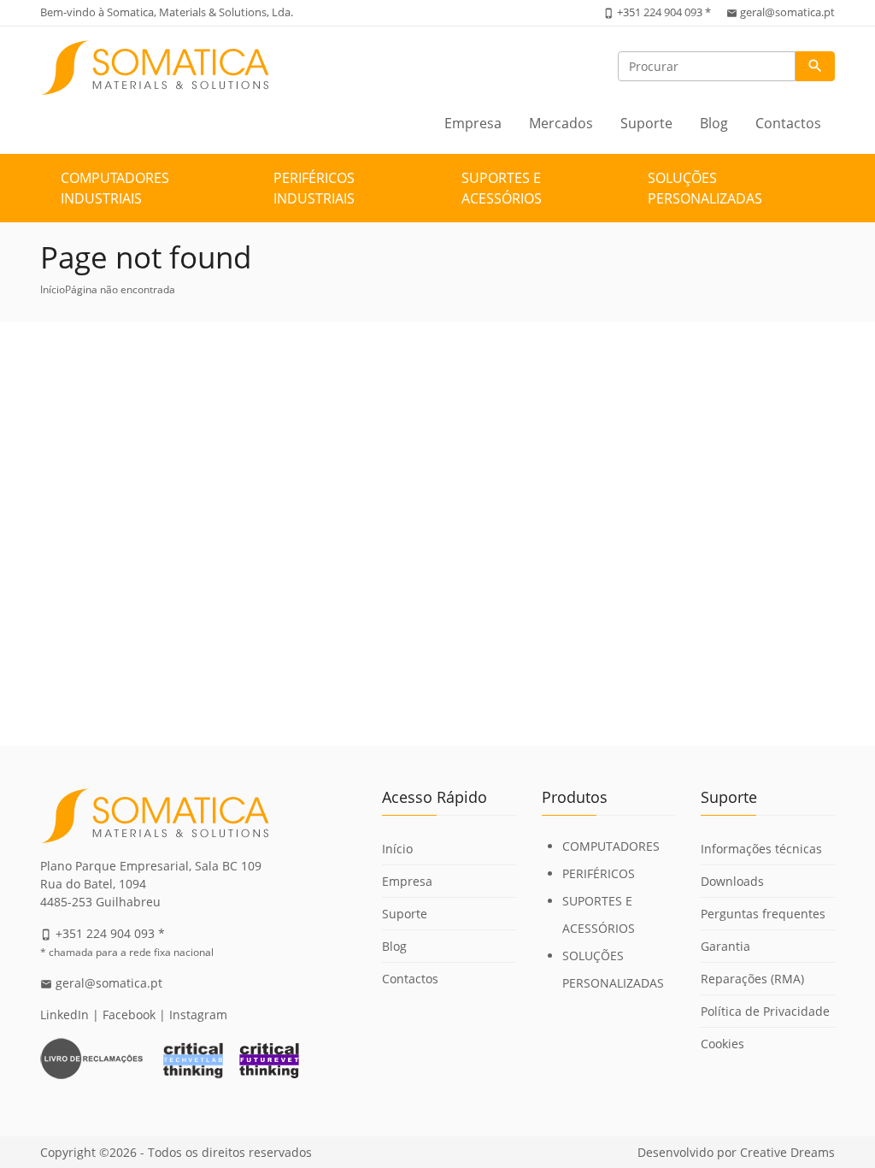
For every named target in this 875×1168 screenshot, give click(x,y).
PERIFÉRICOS (598, 873)
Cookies (722, 1043)
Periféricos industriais (314, 188)
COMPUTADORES (611, 846)
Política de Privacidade (765, 1011)
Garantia (725, 946)
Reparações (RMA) (752, 978)
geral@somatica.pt (787, 12)
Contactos (788, 123)
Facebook (129, 1014)
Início (52, 289)
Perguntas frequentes (763, 913)
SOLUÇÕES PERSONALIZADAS (705, 188)
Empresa (473, 123)
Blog (714, 123)
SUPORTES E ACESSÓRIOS (501, 188)
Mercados (561, 123)
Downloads (732, 881)
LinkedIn (64, 1014)
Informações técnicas (761, 849)
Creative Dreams (787, 1152)
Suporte (646, 123)
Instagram (198, 1014)
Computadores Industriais (115, 188)
